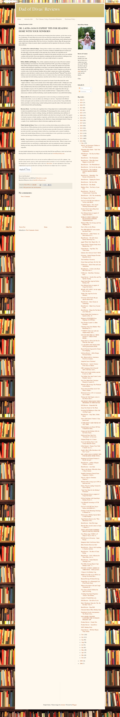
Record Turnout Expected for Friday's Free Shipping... (91, 349)
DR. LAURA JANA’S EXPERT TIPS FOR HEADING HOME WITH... (91, 455)
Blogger (74, 705)
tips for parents (37, 187)
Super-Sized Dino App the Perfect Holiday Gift (90, 282)
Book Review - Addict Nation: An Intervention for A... (90, 234)
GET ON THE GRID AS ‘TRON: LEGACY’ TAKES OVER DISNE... (90, 336)
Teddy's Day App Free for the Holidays (89, 294)
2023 (81, 108)
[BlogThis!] (45, 185)
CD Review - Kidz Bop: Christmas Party (90, 273)
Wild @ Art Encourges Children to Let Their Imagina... (90, 146)
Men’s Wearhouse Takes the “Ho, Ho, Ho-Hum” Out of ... (91, 604)
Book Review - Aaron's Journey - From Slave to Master (90, 364)
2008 (81, 663)
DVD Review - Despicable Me (89, 405)
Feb (82, 658)
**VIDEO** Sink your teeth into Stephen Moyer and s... (90, 331)
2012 (81, 136)
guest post (28, 187)
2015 (81, 128)
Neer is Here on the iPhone (88, 227)
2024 (81, 105)
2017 (81, 123)
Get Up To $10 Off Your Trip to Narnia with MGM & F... (89, 507)
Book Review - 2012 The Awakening (91, 195)
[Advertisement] (45, 211)
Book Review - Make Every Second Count (90, 306)
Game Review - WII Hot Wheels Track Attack (89, 630)
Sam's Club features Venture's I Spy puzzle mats (90, 419)
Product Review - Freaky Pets (89, 622)
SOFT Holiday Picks (86, 627)
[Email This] (43, 185)
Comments (83, 91)
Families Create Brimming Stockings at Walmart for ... (91, 511)
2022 (81, 110)
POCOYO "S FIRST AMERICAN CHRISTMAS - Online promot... (90, 568)
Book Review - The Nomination (89, 158)
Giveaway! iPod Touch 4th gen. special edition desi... (89, 298)
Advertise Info (28, 19)
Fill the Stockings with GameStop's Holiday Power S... (90, 499)
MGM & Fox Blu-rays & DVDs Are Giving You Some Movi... (90, 575)
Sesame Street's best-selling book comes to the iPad (90, 209)
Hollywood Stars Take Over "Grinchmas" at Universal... (89, 436)
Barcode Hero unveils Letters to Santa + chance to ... (91, 526)
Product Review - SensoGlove (89, 625)
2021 (81, 113)
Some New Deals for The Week (89, 408)
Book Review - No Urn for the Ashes (91, 167)
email (79, 71)
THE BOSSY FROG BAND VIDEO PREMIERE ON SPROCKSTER (90, 402)
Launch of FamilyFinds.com (88, 598)
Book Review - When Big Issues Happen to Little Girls (89, 161)
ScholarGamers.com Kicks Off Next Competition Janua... (90, 427)
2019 (81, 118)
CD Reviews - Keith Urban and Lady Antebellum (91, 265)
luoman (63, 705)
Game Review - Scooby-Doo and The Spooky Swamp (91, 278)
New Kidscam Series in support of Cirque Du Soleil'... (90, 495)
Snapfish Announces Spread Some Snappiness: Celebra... (90, 474)
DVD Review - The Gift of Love (90, 600)
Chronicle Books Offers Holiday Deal (91, 610)
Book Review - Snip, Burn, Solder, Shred (90, 415)
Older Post (69, 227)
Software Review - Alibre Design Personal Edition (90, 353)
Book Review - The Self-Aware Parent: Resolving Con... (89, 238)
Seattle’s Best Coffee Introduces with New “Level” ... (90, 451)
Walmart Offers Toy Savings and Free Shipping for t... (91, 223)
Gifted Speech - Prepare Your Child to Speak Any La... (90, 446)
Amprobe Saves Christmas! (88, 361)
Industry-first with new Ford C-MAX (91, 253)
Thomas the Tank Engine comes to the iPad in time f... (90, 397)
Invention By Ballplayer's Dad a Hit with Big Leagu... (90, 411)
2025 (81, 102)
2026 (81, 100)
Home (19, 19)
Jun (82, 647)
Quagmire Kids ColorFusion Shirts (90, 542)
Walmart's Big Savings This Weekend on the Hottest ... (91, 385)
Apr (82, 652)
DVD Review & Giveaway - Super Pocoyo (90, 539)
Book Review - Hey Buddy (88, 184)
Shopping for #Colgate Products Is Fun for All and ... (90, 459)
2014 (81, 131)
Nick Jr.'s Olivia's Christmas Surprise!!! (88, 478)
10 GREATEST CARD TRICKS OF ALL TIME (91, 423)
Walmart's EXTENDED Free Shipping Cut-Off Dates (89, 319)
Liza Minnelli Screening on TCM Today (90, 503)
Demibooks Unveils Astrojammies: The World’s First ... (90, 613)
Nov (82, 634)
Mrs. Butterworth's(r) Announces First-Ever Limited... (90, 358)
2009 (81, 661)
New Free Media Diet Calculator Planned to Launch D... (89, 381)
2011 (81, 138)
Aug (82, 642)
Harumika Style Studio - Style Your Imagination (90, 150)
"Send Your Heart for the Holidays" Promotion (90, 490)
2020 (81, 115)
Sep (82, 640)
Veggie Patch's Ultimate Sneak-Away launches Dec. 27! (91, 245)
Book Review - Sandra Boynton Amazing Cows (89, 560)
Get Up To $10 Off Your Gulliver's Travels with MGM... (90, 201)
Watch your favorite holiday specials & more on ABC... (90, 373)
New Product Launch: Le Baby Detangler (89, 323)
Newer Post (22, 227)
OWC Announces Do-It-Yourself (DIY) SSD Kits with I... (89, 369)
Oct (82, 637)
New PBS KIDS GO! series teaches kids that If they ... (90, 230)
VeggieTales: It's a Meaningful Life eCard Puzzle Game (90, 582)
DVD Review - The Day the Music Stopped (90, 154)
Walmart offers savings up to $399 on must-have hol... (91, 482)
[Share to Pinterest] (51, 185)
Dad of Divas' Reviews (39, 9)
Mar (82, 655)
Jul (82, 645)
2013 (81, 133)
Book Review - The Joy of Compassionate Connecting (89, 192)
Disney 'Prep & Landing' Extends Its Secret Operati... (91, 486)
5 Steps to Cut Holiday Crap (88, 572)
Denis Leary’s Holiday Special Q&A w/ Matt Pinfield (90, 515)
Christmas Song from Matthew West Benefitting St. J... (90, 327)
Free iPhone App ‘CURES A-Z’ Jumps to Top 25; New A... (89, 534)
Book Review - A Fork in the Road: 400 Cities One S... (90, 269)
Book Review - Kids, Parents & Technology (89, 302)
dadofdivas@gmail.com (39, 180)
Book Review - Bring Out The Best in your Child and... (91, 311)
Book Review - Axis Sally (88, 467)
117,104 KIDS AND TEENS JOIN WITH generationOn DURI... (90, 345)
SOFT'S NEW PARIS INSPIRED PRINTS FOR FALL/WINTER (90, 530)
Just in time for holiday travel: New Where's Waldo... (90, 389)
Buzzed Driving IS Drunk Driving (90, 579)
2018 (81, 120)
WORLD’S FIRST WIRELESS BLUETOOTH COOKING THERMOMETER (89, 218)
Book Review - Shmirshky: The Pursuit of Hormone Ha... (89, 176)
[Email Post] (40, 184)
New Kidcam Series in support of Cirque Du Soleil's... (90, 213)
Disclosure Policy (70, 19)
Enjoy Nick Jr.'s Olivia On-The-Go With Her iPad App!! (90, 341)
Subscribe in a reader (41, 178)
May (82, 650)
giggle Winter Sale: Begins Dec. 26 (90, 242)
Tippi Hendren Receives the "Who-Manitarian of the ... (90, 519)
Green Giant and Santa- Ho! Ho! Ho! (91, 262)
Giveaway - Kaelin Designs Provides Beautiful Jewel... (90, 256)
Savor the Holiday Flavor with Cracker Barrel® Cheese (89, 442)
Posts (81, 88)
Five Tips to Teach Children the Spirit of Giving (89, 590)
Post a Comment (25, 196)
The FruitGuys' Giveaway (88, 259)
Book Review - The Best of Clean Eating (90, 552)
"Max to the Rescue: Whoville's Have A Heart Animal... (91, 470)
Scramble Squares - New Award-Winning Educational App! (90, 205)
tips (32, 187)
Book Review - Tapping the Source (90, 179)
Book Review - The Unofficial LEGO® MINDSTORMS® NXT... (89, 171)
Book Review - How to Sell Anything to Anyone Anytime (91, 548)
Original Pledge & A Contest (88, 439)
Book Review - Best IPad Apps (89, 523)
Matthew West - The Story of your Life (90, 188)
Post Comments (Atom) (32, 230)
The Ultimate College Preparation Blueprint (49, 19)
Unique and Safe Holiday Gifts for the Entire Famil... (90, 432)
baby (24, 187)
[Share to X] (47, 185)
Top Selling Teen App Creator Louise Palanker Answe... (91, 377)
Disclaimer (49, 163)
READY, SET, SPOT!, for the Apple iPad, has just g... (91, 290)
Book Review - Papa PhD (88, 607)
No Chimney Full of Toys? (88, 198)
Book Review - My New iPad (89, 182)
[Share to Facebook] (49, 185)
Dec (82, 143)
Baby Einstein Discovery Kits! (89, 545)
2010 (81, 141)
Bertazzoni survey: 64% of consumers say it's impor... (91, 393)
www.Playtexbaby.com (58, 153)
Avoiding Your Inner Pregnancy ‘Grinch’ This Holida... (89, 594)
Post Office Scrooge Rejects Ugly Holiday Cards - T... (90, 564)
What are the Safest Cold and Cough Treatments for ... (90, 586)
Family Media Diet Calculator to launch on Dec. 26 (89, 315)
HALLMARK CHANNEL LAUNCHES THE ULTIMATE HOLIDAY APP (90, 618)
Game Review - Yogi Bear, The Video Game (89, 249)
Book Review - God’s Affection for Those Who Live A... (90, 556)
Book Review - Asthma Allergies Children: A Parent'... (90, 463)
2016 (81, 125)
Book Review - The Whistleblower (90, 164)
